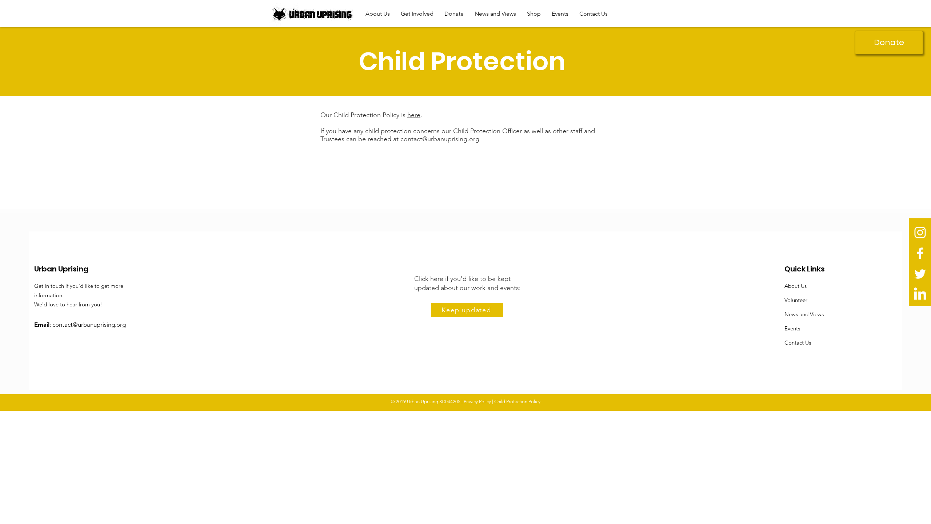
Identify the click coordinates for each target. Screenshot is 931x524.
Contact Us (797, 342)
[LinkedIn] (920, 294)
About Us (795, 285)
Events (792, 328)
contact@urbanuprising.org (439, 139)
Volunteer (795, 300)
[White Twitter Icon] (920, 274)
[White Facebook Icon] (920, 253)
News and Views (804, 314)
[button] (377, 13)
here (413, 115)
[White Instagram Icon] (920, 232)
